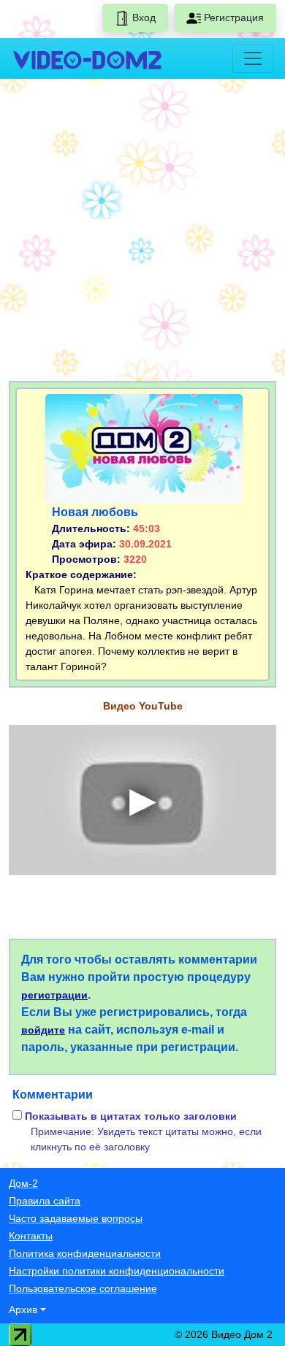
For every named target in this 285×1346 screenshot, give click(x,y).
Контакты (31, 1236)
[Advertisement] (142, 233)
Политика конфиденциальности (85, 1253)
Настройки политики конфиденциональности (116, 1271)
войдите (43, 1030)
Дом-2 (23, 1183)
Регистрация (232, 17)
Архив (23, 1309)
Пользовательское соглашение (83, 1288)
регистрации (54, 995)
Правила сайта (44, 1201)
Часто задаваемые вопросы (75, 1218)
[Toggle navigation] (252, 58)
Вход (142, 17)
